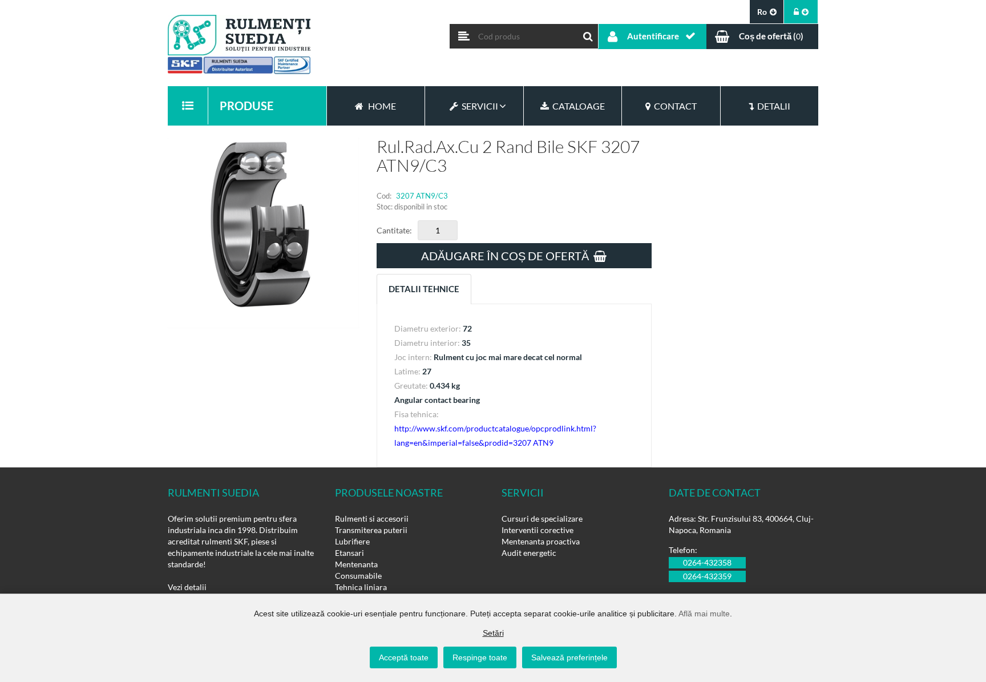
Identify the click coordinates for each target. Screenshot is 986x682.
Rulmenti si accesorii (372, 518)
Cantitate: (394, 230)
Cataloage (577, 105)
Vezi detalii (187, 587)
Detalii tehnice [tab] (424, 289)
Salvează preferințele (569, 657)
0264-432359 (707, 576)
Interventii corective (537, 530)
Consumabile (358, 575)
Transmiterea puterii (371, 530)
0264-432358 (707, 562)
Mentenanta (356, 564)
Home (382, 105)
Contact (673, 105)
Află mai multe (704, 613)
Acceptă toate (404, 657)
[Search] (588, 33)
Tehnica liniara (361, 587)
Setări (493, 632)
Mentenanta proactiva (541, 541)
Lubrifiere (352, 541)
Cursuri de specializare (542, 518)
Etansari (349, 553)
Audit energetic (529, 553)
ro (762, 12)
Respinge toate (479, 657)
